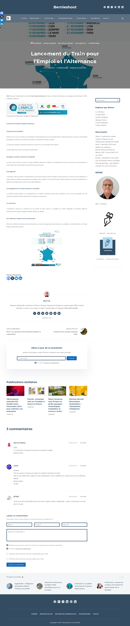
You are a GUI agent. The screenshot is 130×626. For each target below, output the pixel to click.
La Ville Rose (99, 112)
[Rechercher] (123, 18)
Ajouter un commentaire (16, 532)
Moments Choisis (101, 120)
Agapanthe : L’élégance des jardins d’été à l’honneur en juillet (24, 586)
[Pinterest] (115, 7)
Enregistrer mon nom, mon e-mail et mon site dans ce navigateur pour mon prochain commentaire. (36, 545)
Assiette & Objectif (101, 117)
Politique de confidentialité (65, 614)
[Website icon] (42, 313)
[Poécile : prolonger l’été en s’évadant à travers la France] (36, 391)
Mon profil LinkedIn (71, 308)
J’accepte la (48, 363)
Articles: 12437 (46, 318)
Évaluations (81, 18)
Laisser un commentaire (16, 565)
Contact (106, 18)
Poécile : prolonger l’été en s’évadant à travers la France (36, 401)
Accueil (24, 18)
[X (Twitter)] (108, 7)
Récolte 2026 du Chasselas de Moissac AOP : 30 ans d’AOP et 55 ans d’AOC (106, 152)
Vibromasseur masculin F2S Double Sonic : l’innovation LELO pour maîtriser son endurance (107, 144)
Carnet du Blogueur (101, 122)
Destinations (34, 18)
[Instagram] (112, 7)
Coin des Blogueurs (65, 18)
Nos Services (95, 18)
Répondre (83, 443)
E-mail (38, 525)
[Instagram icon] (50, 313)
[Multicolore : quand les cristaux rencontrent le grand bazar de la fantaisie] (100, 586)
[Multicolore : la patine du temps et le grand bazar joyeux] (70, 586)
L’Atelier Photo (100, 114)
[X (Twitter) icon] (46, 313)
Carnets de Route (100, 125)
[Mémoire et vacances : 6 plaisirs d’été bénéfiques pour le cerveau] (40, 586)
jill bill (16, 497)
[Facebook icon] (34, 313)
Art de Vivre (48, 18)
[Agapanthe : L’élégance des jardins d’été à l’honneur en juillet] (9, 586)
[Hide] (1, 27)
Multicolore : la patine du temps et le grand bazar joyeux (83, 586)
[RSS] (122, 7)
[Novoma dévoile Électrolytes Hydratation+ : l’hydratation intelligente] (78, 391)
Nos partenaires (84, 614)
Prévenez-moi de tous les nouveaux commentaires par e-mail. (28, 554)
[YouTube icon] (59, 313)
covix (16, 466)
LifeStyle (82, 43)
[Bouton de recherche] (118, 100)
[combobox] (106, 100)
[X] (12, 278)
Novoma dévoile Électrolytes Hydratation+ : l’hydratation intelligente (76, 404)
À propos (34, 614)
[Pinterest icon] (54, 313)
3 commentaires (93, 43)
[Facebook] (105, 7)
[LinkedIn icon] (38, 313)
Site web (66, 525)
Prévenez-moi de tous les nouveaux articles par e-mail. (26, 559)
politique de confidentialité (51, 363)
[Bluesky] (16, 278)
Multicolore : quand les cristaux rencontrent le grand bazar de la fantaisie (114, 586)
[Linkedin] (20, 278)
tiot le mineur (20, 443)
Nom (10, 525)
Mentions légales (46, 614)
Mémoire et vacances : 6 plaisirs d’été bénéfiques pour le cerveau (53, 586)
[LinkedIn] (119, 7)
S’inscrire (72, 358)
